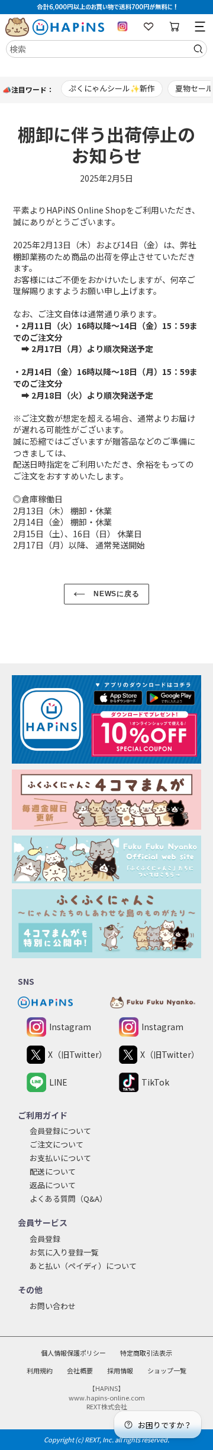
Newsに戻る (115, 594)
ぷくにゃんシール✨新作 (112, 88)
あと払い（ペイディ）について (83, 1266)
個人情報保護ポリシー (73, 1352)
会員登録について (60, 1131)
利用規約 (40, 1370)
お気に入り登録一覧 (64, 1252)
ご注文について (56, 1144)
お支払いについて (60, 1158)
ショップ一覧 (166, 1370)
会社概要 (80, 1370)
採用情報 (120, 1370)
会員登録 (45, 1238)
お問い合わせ (53, 1306)
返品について (53, 1185)
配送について (53, 1171)
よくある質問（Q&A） (68, 1198)
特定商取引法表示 (146, 1352)
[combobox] (106, 49)
